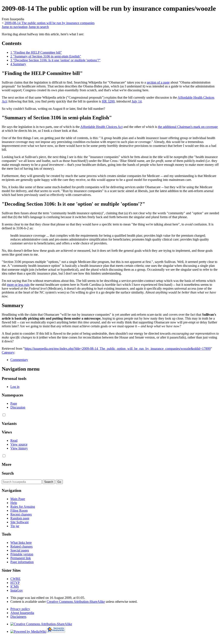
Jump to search (38, 27)
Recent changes (21, 514)
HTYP (15, 582)
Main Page (17, 499)
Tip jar (14, 526)
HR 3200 (108, 101)
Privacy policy (20, 609)
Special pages (19, 550)
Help (13, 503)
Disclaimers (18, 616)
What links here (21, 542)
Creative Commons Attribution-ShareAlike (76, 601)
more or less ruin (18, 284)
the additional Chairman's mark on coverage (188, 127)
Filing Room (19, 510)
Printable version (21, 554)
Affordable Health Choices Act (101, 127)
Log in (14, 386)
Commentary (19, 360)
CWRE (15, 579)
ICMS (14, 586)
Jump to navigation (15, 27)
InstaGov (16, 590)
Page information (22, 562)
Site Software (19, 522)
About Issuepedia (22, 613)
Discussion (17, 407)
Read (13, 440)
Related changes (21, 546)
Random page (19, 518)
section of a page (158, 82)
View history (19, 448)
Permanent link (20, 558)
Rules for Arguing (22, 506)
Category (8, 352)
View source (18, 444)
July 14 (137, 101)
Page (13, 403)
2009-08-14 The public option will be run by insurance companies (50, 23)
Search (8, 473)
